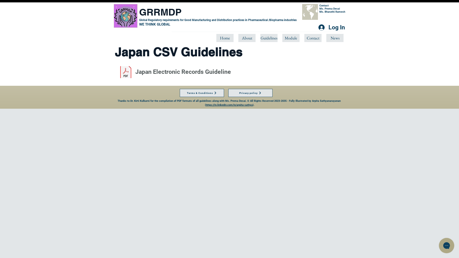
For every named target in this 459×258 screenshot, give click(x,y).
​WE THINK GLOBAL (154, 24)
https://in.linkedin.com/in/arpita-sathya (229, 105)
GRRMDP (160, 12)
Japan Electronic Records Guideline (183, 71)
